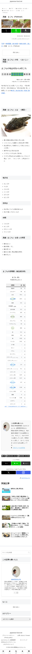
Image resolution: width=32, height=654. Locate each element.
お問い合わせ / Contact (23, 635)
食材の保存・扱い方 (12, 455)
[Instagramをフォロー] (23, 472)
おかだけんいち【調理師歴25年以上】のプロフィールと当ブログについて (8, 642)
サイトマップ (23, 640)
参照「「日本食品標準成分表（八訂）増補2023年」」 (16, 406)
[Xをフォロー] (8, 472)
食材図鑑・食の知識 (12, 43)
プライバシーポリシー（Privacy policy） (8, 636)
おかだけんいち (16, 579)
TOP (2, 43)
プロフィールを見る (19, 447)
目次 (14, 52)
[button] (25, 31)
